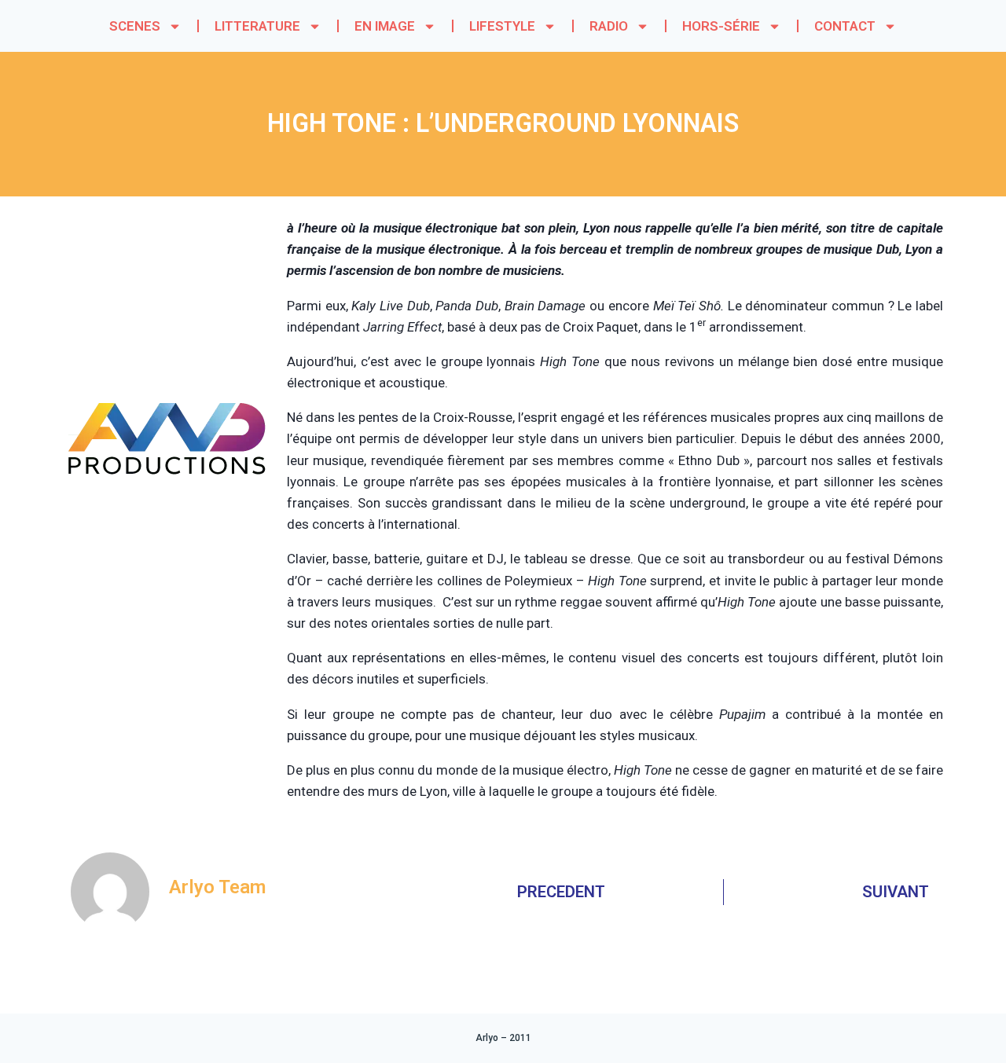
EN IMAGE (384, 26)
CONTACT (845, 26)
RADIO (608, 26)
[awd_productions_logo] (167, 534)
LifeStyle (502, 26)
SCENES (134, 26)
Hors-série (721, 26)
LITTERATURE (257, 26)
